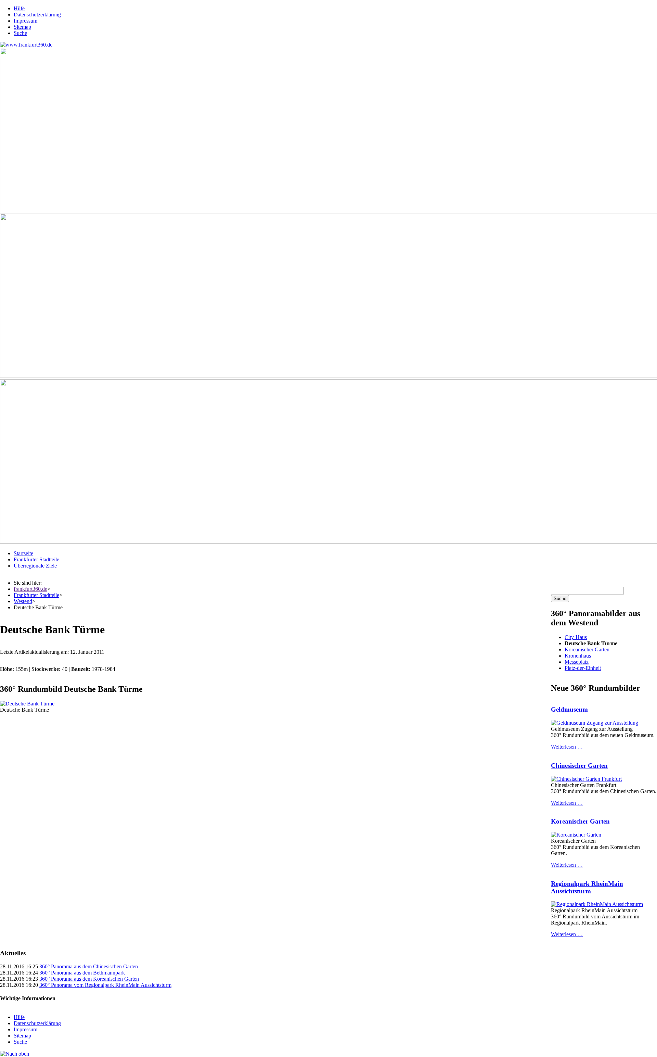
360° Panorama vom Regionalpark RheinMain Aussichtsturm (105, 985)
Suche (20, 33)
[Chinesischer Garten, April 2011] (586, 779)
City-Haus (576, 637)
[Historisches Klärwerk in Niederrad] (328, 542)
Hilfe (19, 8)
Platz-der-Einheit (583, 668)
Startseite (23, 553)
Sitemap (22, 27)
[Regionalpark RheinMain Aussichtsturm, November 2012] (597, 904)
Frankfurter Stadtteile (36, 559)
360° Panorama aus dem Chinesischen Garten (88, 966)
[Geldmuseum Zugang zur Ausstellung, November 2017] (594, 723)
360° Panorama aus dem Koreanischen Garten (89, 979)
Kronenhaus (578, 656)
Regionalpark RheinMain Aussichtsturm (587, 887)
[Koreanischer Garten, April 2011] (576, 835)
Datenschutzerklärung (37, 14)
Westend (23, 601)
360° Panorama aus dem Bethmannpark (82, 973)
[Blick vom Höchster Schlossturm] (328, 210)
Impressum (25, 21)
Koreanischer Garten (587, 649)
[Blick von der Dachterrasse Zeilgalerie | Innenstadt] (328, 376)
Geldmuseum (569, 709)
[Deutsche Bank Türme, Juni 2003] (27, 703)
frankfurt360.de (30, 589)
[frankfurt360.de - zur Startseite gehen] (26, 45)
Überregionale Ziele (35, 566)
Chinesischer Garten (579, 765)
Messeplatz (577, 662)
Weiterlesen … (567, 747)
